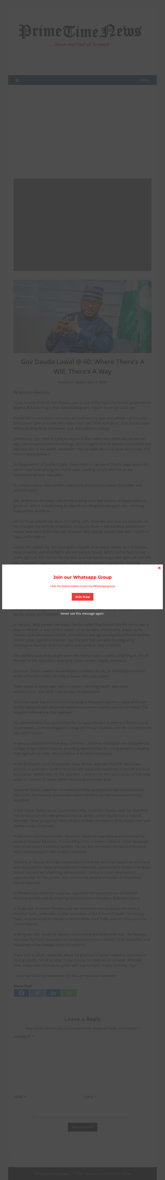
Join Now (82, 596)
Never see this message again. (82, 613)
